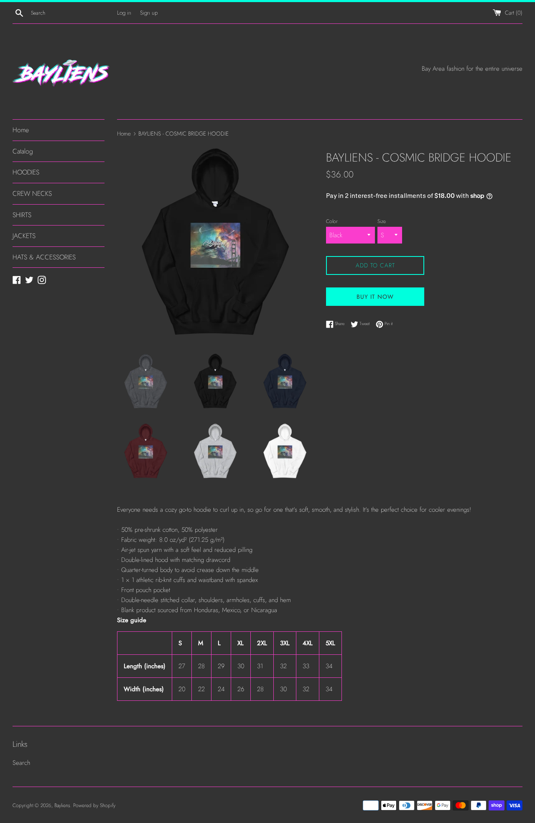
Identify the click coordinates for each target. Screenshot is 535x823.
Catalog (23, 151)
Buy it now (375, 296)
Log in (124, 13)
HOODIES (26, 172)
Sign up (149, 13)
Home (21, 130)
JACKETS (24, 236)
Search (21, 762)
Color (332, 221)
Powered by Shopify (94, 805)
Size (381, 221)
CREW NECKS (32, 193)
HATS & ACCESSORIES (44, 257)
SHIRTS (22, 215)
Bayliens (62, 805)
